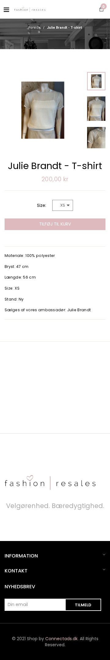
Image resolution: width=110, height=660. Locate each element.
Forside (34, 27)
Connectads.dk (61, 639)
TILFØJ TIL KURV (55, 224)
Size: (41, 205)
